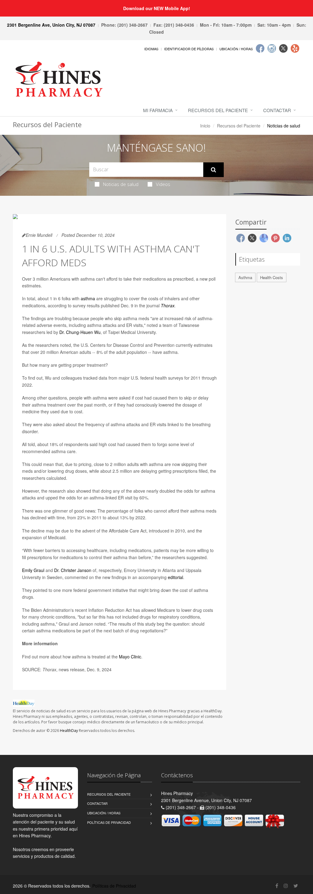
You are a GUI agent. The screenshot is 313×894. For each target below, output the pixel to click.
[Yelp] (295, 48)
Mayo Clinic (130, 656)
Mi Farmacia (158, 110)
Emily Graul (33, 570)
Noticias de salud (120, 184)
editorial (175, 577)
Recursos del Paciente (218, 110)
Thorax (168, 305)
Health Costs (271, 277)
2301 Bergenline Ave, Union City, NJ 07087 (51, 25)
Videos (163, 184)
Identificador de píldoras (189, 48)
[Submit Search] (213, 169)
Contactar (277, 110)
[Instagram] (271, 48)
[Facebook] (260, 48)
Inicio (205, 126)
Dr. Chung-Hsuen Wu (80, 332)
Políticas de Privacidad (109, 822)
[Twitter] (283, 48)
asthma (88, 298)
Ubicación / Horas (236, 48)
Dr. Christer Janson (72, 570)
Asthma (245, 277)
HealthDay (69, 730)
